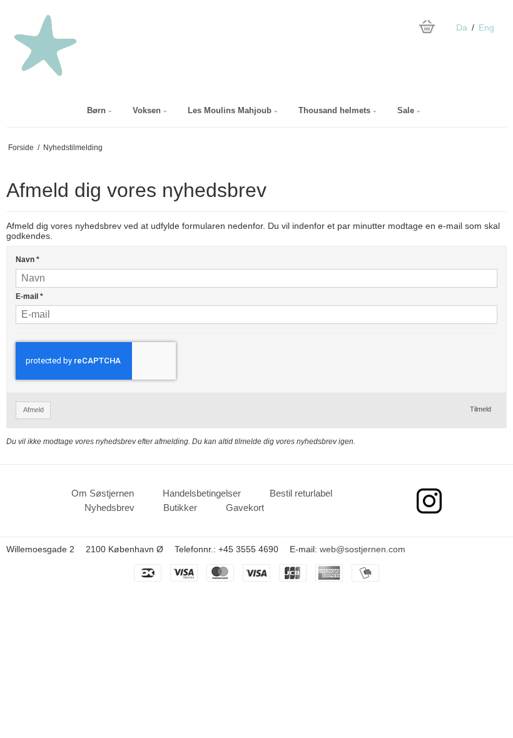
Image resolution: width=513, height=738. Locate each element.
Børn (97, 110)
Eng (486, 28)
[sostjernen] (72, 46)
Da (461, 28)
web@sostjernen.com (362, 549)
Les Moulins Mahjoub (231, 110)
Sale (407, 110)
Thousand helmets (335, 110)
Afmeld (33, 409)
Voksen (148, 110)
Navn (27, 259)
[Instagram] (429, 500)
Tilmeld (480, 409)
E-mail (29, 296)
